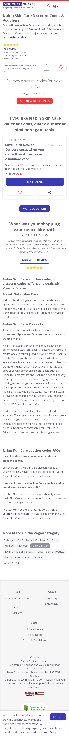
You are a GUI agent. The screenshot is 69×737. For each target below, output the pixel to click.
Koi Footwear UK (27, 540)
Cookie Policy (48, 732)
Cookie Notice (34, 634)
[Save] (20, 192)
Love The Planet (49, 540)
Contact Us (17, 607)
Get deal (35, 182)
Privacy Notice (34, 629)
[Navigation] (63, 5)
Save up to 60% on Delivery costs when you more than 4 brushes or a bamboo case (24, 152)
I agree (58, 717)
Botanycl (9, 540)
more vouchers (35, 209)
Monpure (9, 545)
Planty (39, 551)
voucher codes (16, 37)
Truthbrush (10, 139)
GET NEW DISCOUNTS (35, 101)
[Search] (49, 6)
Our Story (51, 598)
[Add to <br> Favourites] (61, 67)
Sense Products (55, 551)
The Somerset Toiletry (17, 557)
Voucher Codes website (16, 513)
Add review (10, 48)
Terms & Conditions (34, 640)
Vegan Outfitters (13, 563)
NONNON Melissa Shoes (18, 551)
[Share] (50, 192)
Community (51, 603)
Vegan (23, 139)
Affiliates (17, 613)
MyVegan (23, 545)
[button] (56, 6)
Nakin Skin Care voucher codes (20, 518)
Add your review (34, 260)
